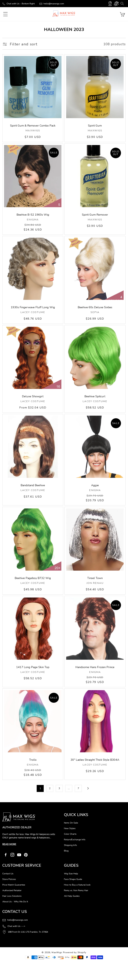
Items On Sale (71, 822)
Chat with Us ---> (16, 926)
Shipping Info (70, 845)
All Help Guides (72, 896)
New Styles (70, 828)
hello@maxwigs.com (54, 3)
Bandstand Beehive (33, 485)
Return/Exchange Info (74, 839)
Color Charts (70, 834)
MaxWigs (57, 952)
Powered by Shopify (74, 952)
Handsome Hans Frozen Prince (94, 667)
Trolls (33, 760)
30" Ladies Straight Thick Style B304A (95, 760)
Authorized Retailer (12, 890)
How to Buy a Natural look (77, 884)
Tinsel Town (95, 578)
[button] (122, 3)
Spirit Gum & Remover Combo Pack (32, 125)
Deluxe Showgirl (33, 396)
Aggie (95, 485)
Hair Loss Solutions (12, 896)
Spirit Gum (95, 125)
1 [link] (40, 788)
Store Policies (9, 879)
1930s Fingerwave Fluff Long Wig (33, 307)
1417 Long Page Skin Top (32, 667)
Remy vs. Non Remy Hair (76, 890)
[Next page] (88, 788)
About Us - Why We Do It (15, 901)
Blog (66, 850)
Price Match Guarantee (13, 884)
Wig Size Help (71, 873)
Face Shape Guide (73, 879)
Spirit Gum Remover (95, 215)
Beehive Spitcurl (94, 396)
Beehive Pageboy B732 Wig (33, 578)
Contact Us (7, 873)
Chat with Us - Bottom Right (21, 3)
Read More (9, 844)
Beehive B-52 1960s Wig (33, 215)
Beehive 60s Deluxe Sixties (95, 307)
